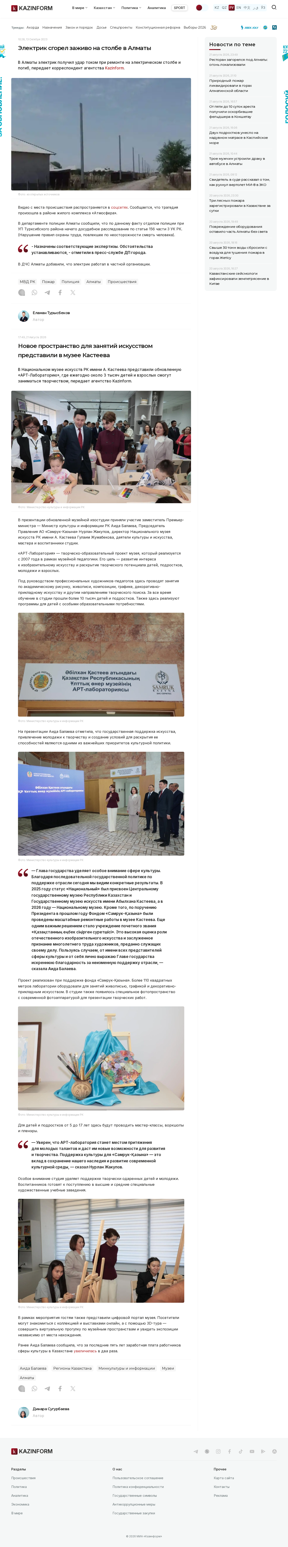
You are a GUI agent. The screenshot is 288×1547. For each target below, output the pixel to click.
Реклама (221, 1495)
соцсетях (119, 207)
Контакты (222, 1487)
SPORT (179, 8)
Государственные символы (134, 1495)
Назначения (52, 27)
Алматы (93, 282)
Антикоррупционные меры (133, 1504)
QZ (224, 7)
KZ (217, 7)
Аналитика (157, 7)
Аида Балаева (33, 1368)
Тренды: (17, 27)
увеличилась (85, 1351)
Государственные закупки (133, 1513)
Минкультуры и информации (127, 1368)
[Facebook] (60, 293)
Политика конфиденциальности (138, 1487)
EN (238, 7)
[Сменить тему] (202, 7)
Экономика (20, 1504)
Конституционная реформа (158, 27)
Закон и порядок (79, 27)
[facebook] (229, 1451)
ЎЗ (263, 7)
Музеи (168, 1368)
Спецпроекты (121, 27)
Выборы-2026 (195, 27)
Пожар (48, 282)
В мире (17, 1513)
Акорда (33, 27)
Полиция (70, 282)
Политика (19, 1487)
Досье (102, 27)
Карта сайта (224, 1478)
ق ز (255, 7)
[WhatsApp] (34, 293)
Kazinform (114, 68)
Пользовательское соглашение (137, 1478)
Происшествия (122, 282)
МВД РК (27, 282)
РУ (232, 7)
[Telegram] (47, 293)
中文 (247, 7)
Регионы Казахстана (72, 1368)
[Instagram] (21, 293)
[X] (72, 293)
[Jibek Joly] (251, 27)
